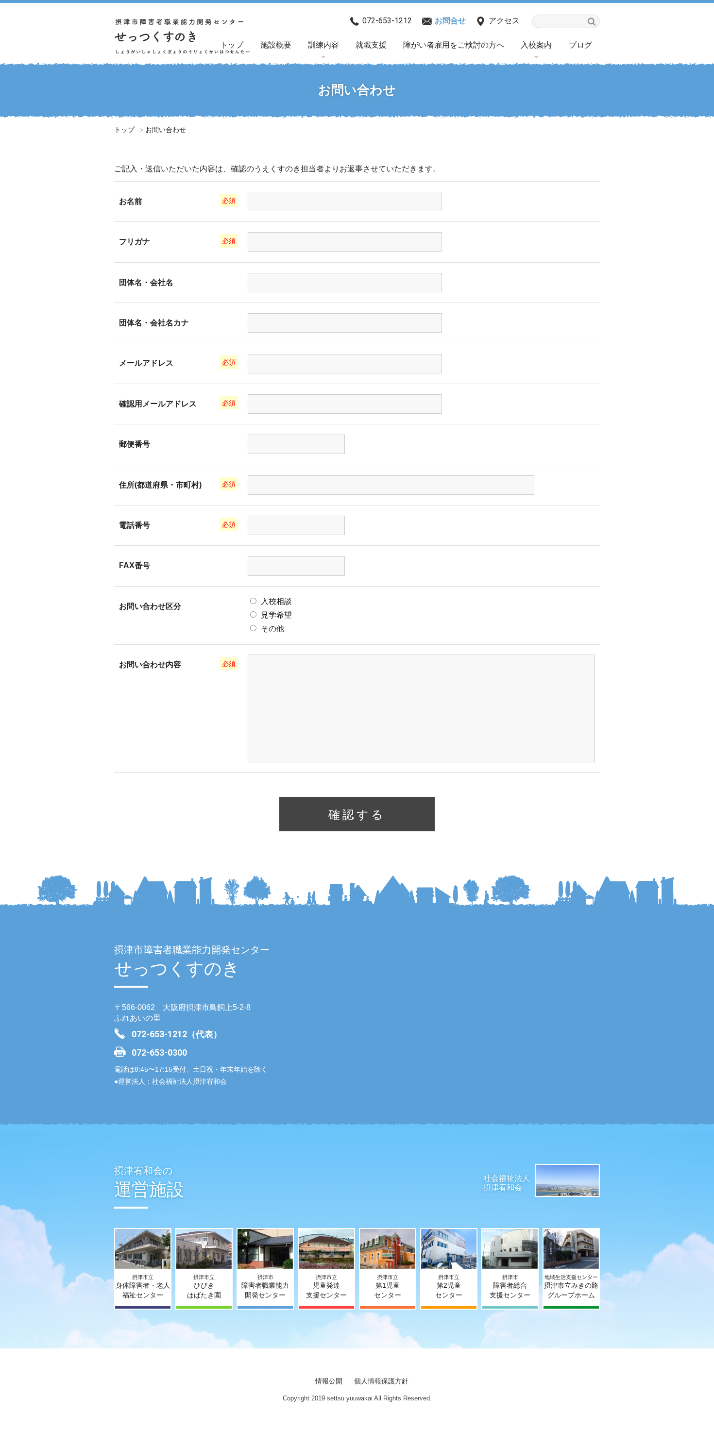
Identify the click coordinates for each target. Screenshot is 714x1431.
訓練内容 (323, 45)
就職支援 (371, 45)
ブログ (580, 45)
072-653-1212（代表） (177, 1034)
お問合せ (450, 21)
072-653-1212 (387, 20)
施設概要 (275, 45)
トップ (124, 130)
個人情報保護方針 (381, 1381)
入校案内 (536, 45)
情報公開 (328, 1381)
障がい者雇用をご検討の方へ (453, 45)
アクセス (504, 21)
